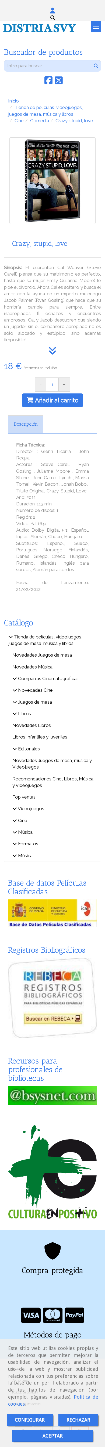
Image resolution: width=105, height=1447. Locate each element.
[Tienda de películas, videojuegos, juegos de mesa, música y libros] (10, 637)
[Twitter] (59, 82)
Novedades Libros (31, 725)
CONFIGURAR (30, 1420)
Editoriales (28, 748)
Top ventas (24, 797)
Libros (24, 713)
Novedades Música (32, 667)
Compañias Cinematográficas (48, 678)
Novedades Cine (35, 690)
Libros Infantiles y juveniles (39, 737)
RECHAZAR (78, 1420)
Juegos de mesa (34, 702)
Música (25, 832)
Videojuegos (30, 808)
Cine (22, 820)
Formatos (27, 843)
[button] (52, 10)
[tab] (25, 424)
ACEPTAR (53, 1436)
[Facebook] (48, 82)
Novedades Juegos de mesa (42, 655)
